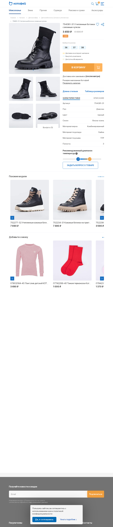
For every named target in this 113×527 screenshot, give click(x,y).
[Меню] (102, 3)
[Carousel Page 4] (101, 176)
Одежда (58, 10)
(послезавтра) (81, 76)
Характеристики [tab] (71, 98)
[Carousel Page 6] (103, 176)
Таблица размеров (94, 91)
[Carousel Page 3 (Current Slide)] (100, 176)
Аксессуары (97, 10)
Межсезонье (15, 10)
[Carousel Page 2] (99, 176)
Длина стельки (70, 91)
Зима (30, 10)
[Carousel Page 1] (98, 176)
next (102, 218)
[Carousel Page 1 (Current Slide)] (102, 237)
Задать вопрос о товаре (80, 165)
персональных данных (38, 502)
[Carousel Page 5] (102, 176)
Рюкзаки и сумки (77, 10)
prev (12, 218)
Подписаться (95, 494)
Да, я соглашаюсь (44, 519)
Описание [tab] (98, 98)
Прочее (43, 10)
